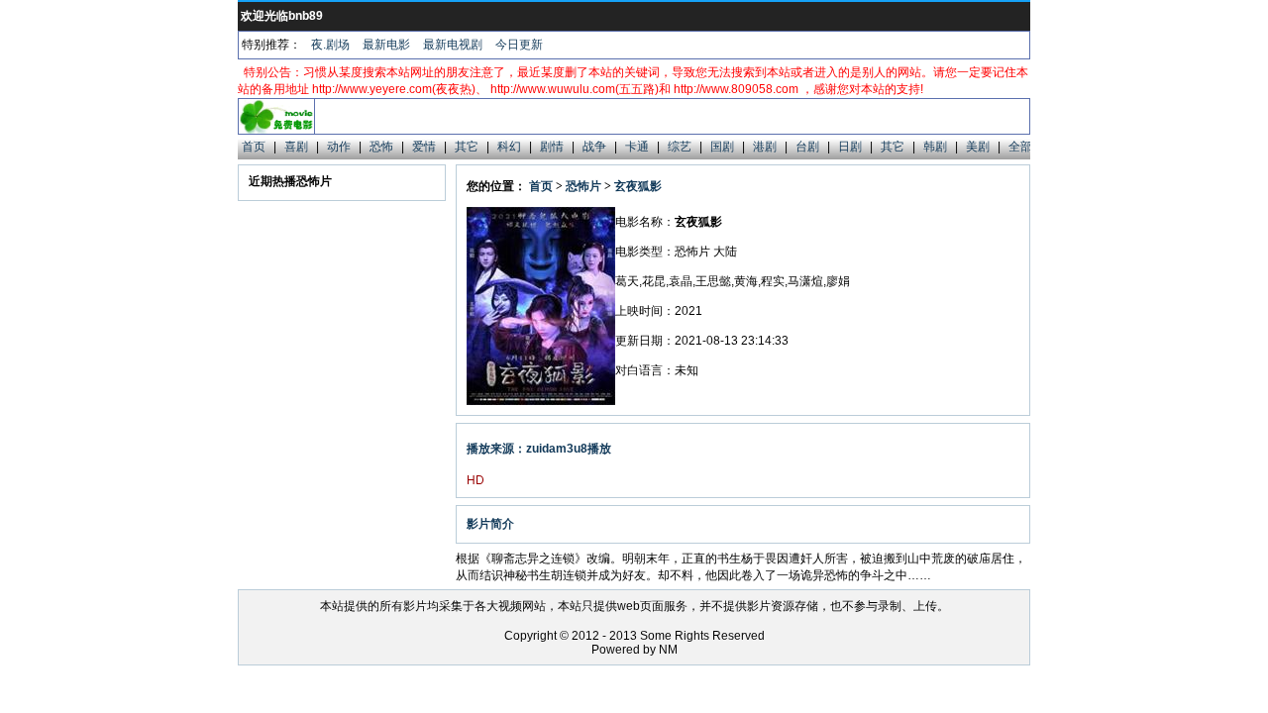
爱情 (424, 146)
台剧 (807, 146)
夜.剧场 (330, 44)
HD (475, 480)
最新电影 (386, 44)
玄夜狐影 (638, 186)
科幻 (509, 146)
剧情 (552, 146)
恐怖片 (583, 186)
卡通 (637, 146)
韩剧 (935, 146)
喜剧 (296, 146)
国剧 (722, 146)
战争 (594, 146)
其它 (466, 146)
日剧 (850, 146)
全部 (1020, 146)
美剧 (978, 146)
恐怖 (381, 146)
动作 (339, 146)
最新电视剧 (452, 44)
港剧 (765, 146)
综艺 (679, 146)
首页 (253, 146)
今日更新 (519, 44)
